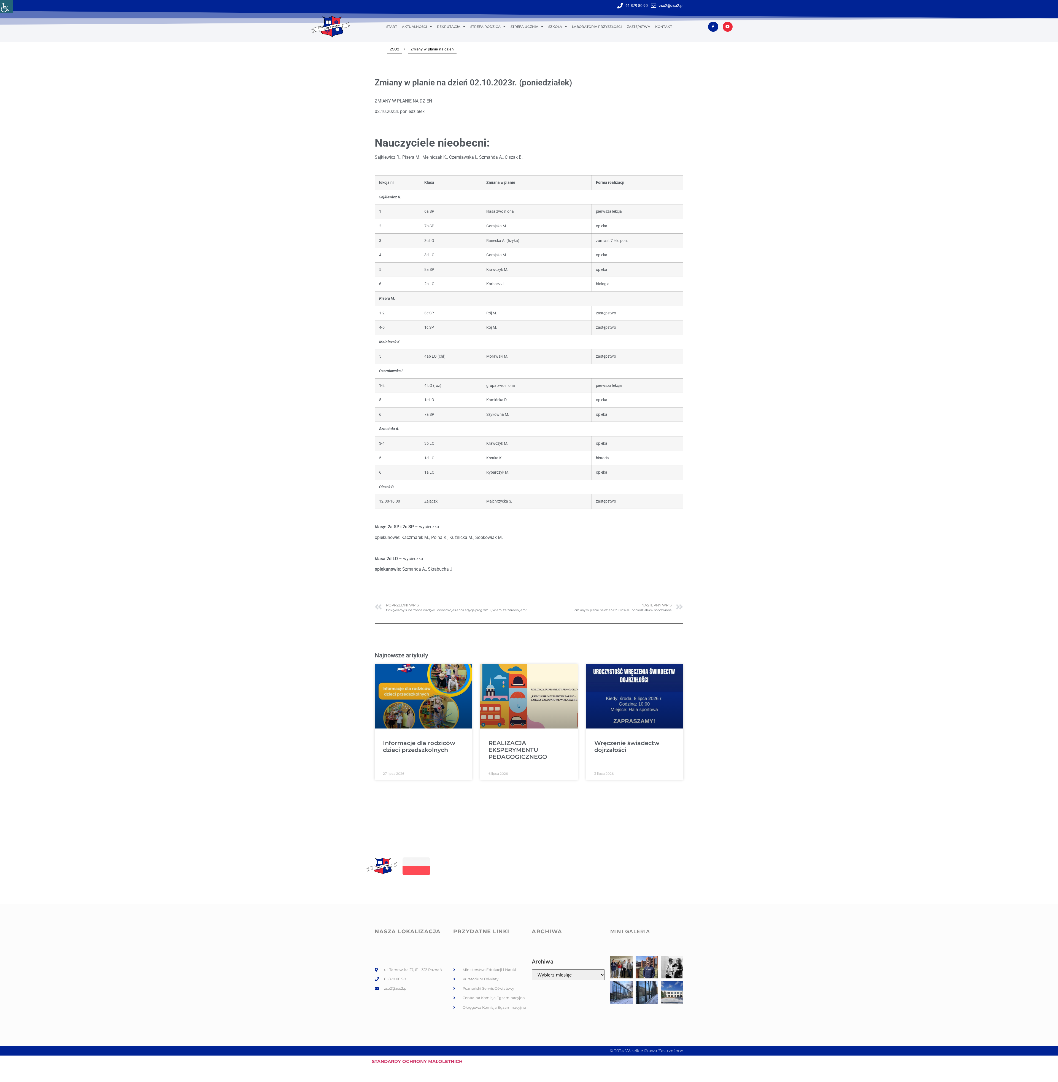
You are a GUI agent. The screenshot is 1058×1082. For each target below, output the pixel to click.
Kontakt (663, 27)
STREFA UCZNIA (524, 27)
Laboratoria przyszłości (597, 27)
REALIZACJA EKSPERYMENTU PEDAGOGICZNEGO (517, 750)
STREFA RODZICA (485, 27)
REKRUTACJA (448, 27)
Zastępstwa (638, 27)
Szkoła (555, 27)
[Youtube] (728, 27)
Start (391, 27)
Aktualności (414, 27)
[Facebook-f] (713, 27)
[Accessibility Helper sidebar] (6, 6)
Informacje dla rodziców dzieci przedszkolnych (419, 746)
